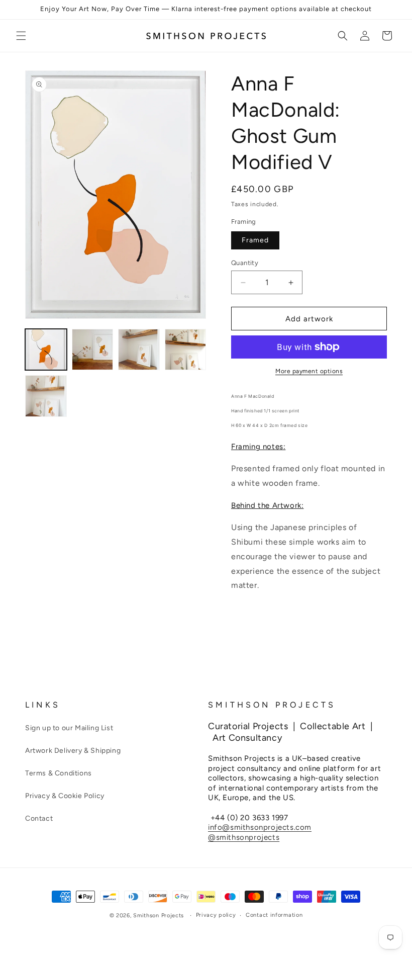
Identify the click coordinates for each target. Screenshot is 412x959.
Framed (255, 240)
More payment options (309, 371)
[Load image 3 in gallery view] (139, 350)
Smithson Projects (158, 915)
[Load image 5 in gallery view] (46, 396)
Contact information (274, 915)
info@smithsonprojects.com (260, 827)
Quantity (244, 263)
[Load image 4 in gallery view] (186, 350)
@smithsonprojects (243, 837)
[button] (21, 36)
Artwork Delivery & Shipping (73, 750)
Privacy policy (216, 915)
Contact (39, 818)
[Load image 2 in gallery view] (93, 350)
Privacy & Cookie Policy (65, 796)
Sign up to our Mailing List (69, 728)
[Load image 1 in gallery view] (46, 350)
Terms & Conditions (58, 773)
